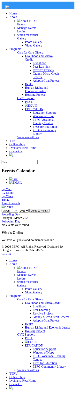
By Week (7, 196)
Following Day (11, 221)
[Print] (13, 179)
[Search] (7, 206)
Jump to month (11, 203)
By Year (6, 189)
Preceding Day (11, 214)
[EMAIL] (15, 182)
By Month (8, 192)
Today (5, 199)
